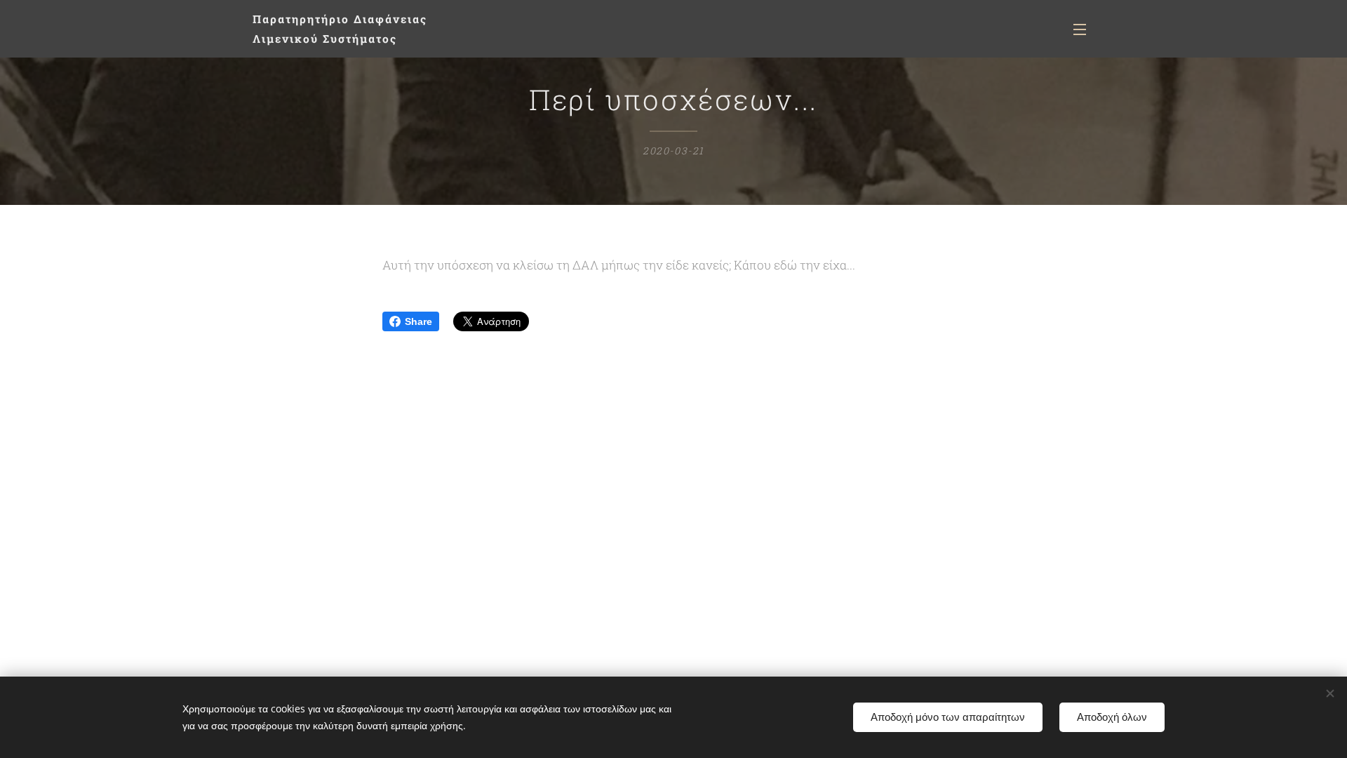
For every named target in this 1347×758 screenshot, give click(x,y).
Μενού (1083, 29)
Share (418, 321)
